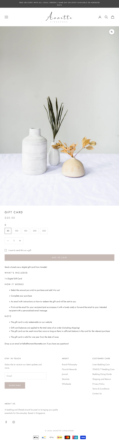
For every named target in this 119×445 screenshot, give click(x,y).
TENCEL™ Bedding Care (103, 369)
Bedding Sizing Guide (102, 374)
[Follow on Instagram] (13, 422)
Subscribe (15, 385)
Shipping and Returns (101, 379)
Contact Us (97, 393)
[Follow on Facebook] (6, 422)
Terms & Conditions (100, 388)
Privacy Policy (98, 383)
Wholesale (66, 383)
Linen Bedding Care (101, 364)
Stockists (65, 379)
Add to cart (59, 257)
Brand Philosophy (69, 364)
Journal (65, 374)
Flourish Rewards (69, 369)
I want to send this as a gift (19, 250)
